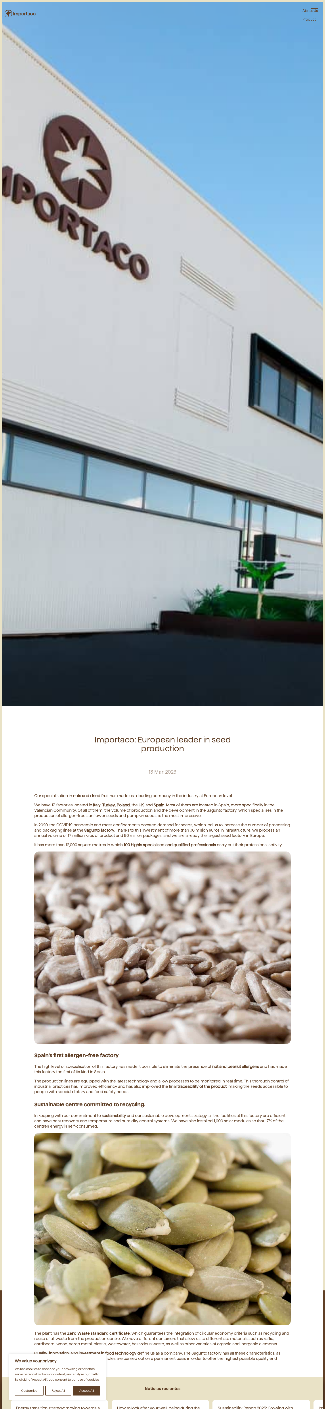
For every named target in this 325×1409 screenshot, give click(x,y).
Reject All (58, 1390)
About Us (310, 10)
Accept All (86, 1390)
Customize (29, 1390)
